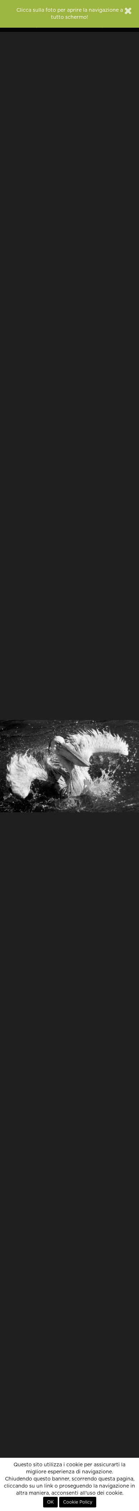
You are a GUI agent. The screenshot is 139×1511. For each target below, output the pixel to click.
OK (50, 1502)
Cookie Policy (77, 1502)
